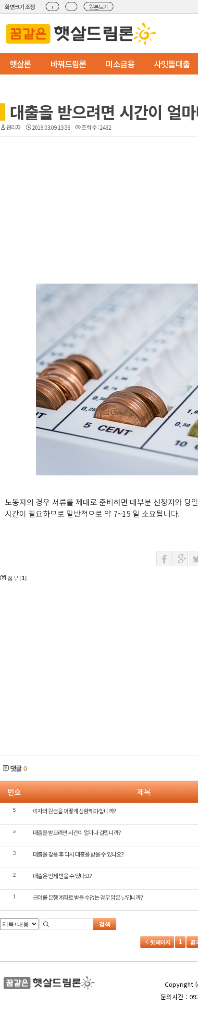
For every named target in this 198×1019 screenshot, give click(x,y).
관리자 (13, 127)
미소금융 (120, 64)
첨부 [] (16, 577)
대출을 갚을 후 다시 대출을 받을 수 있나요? (78, 854)
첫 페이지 (159, 942)
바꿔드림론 (68, 64)
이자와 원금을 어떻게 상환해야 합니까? (74, 811)
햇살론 (20, 64)
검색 (105, 924)
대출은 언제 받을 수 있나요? (62, 875)
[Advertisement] (109, 183)
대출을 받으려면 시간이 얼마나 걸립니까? (77, 832)
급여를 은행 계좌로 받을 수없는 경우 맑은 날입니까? (88, 897)
